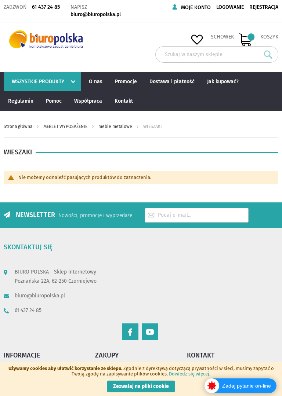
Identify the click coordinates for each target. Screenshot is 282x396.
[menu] (141, 91)
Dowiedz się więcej (189, 374)
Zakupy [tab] (107, 355)
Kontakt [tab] (201, 355)
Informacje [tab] (22, 355)
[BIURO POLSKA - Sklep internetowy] (46, 39)
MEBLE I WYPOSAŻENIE (65, 126)
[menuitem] (41, 81)
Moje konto (196, 7)
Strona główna (18, 126)
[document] (141, 379)
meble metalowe (115, 126)
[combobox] (216, 54)
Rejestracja (263, 7)
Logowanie (230, 7)
